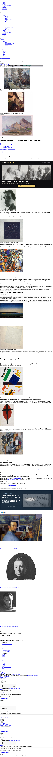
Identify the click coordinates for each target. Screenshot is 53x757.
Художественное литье (6, 667)
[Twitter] (2, 512)
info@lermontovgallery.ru (17, 486)
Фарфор (3, 656)
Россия (6, 48)
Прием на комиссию (6, 647)
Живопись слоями (5, 146)
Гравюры (4, 659)
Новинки (4, 654)
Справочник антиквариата (7, 644)
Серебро (3, 655)
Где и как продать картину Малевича (9, 152)
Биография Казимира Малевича (6, 142)
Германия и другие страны (9, 43)
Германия (6, 47)
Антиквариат (4, 669)
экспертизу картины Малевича (35, 469)
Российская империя (8, 44)
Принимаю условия (11, 688)
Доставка (4, 646)
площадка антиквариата (16, 674)
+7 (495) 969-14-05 (12, 485)
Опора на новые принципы (7, 147)
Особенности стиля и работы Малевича (7, 144)
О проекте (4, 643)
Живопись (2, 39)
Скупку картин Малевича (11, 479)
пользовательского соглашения (14, 688)
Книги (3, 663)
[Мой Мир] (4, 512)
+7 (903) (3, 672)
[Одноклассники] (3, 512)
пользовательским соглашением (32, 675)
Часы (3, 658)
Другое (3, 668)
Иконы (3, 665)
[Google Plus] (5, 512)
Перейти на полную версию (5, 677)
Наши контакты (5, 153)
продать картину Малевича (16, 478)
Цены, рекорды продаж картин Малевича (7, 149)
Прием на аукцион (5, 648)
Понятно (29, 755)
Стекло (3, 664)
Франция (6, 45)
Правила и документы (6, 651)
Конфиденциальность (6, 650)
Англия (6, 42)
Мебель (3, 666)
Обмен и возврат (5, 649)
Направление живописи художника (6, 143)
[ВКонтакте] (1, 512)
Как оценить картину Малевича (8, 151)
